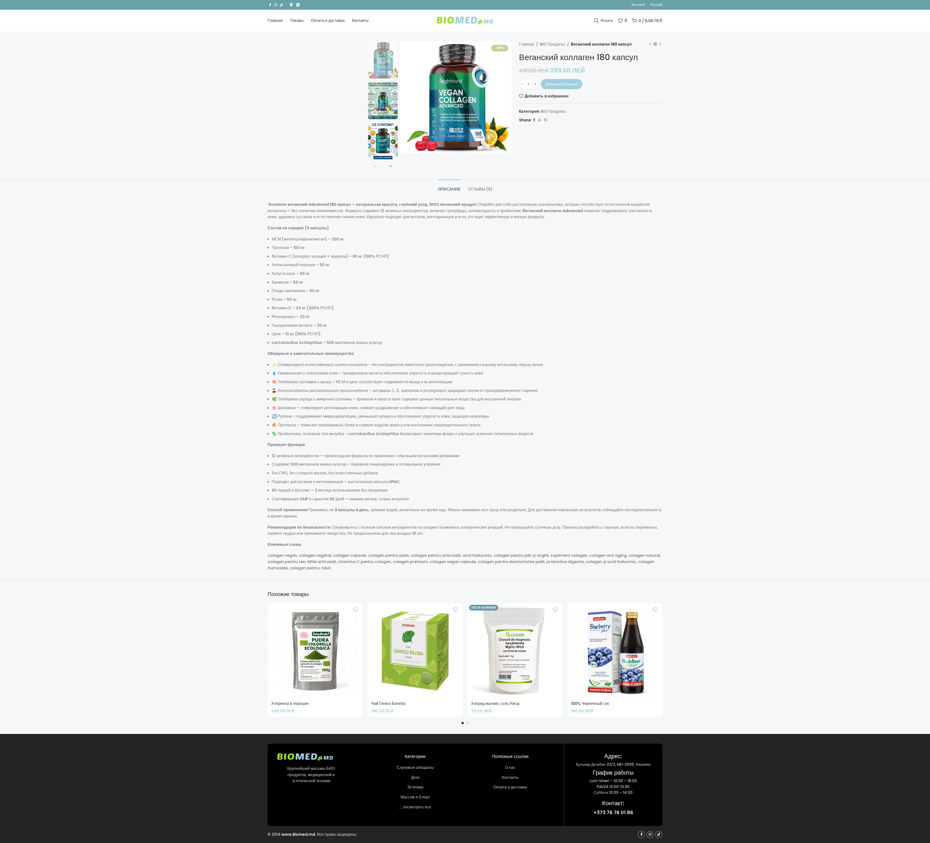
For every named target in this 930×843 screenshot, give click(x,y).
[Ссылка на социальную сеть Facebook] (270, 5)
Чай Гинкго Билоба (388, 703)
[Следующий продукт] (660, 44)
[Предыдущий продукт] (650, 44)
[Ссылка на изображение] (305, 756)
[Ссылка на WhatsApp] (539, 120)
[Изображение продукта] (615, 650)
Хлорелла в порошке (290, 703)
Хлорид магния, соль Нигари (497, 703)
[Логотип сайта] (465, 20)
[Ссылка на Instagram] (276, 5)
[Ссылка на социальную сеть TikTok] (281, 5)
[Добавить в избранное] (355, 609)
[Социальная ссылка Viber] (545, 120)
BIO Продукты (552, 44)
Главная (526, 44)
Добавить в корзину (561, 84)
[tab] (449, 186)
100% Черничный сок (590, 703)
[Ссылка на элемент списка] (415, 767)
